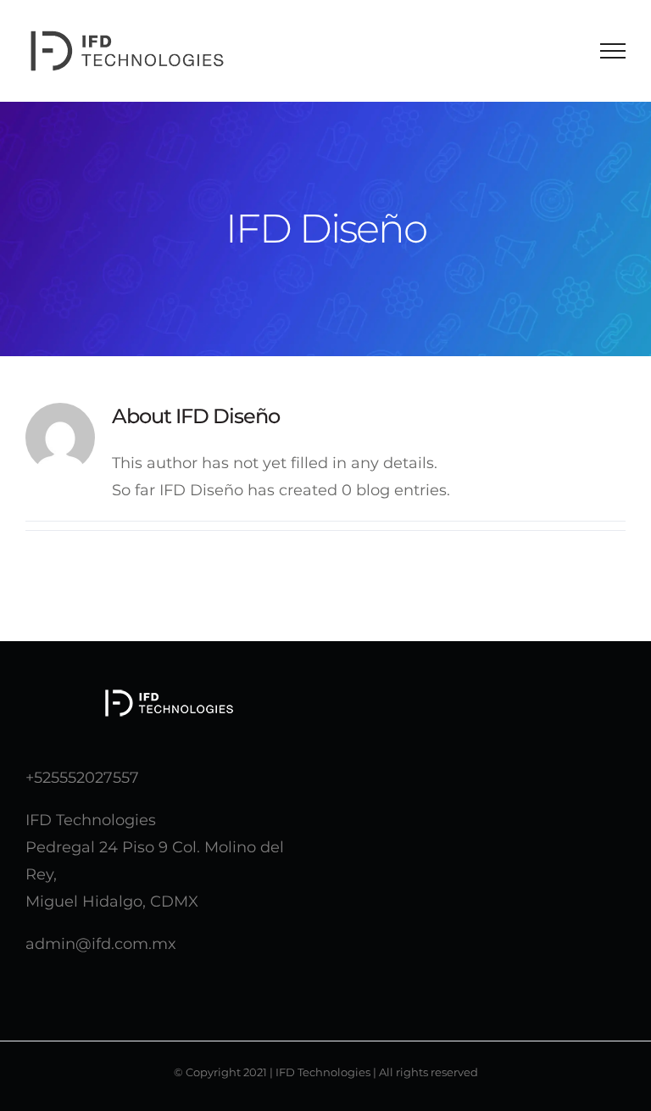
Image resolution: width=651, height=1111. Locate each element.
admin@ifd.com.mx (100, 944)
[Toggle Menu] (613, 51)
